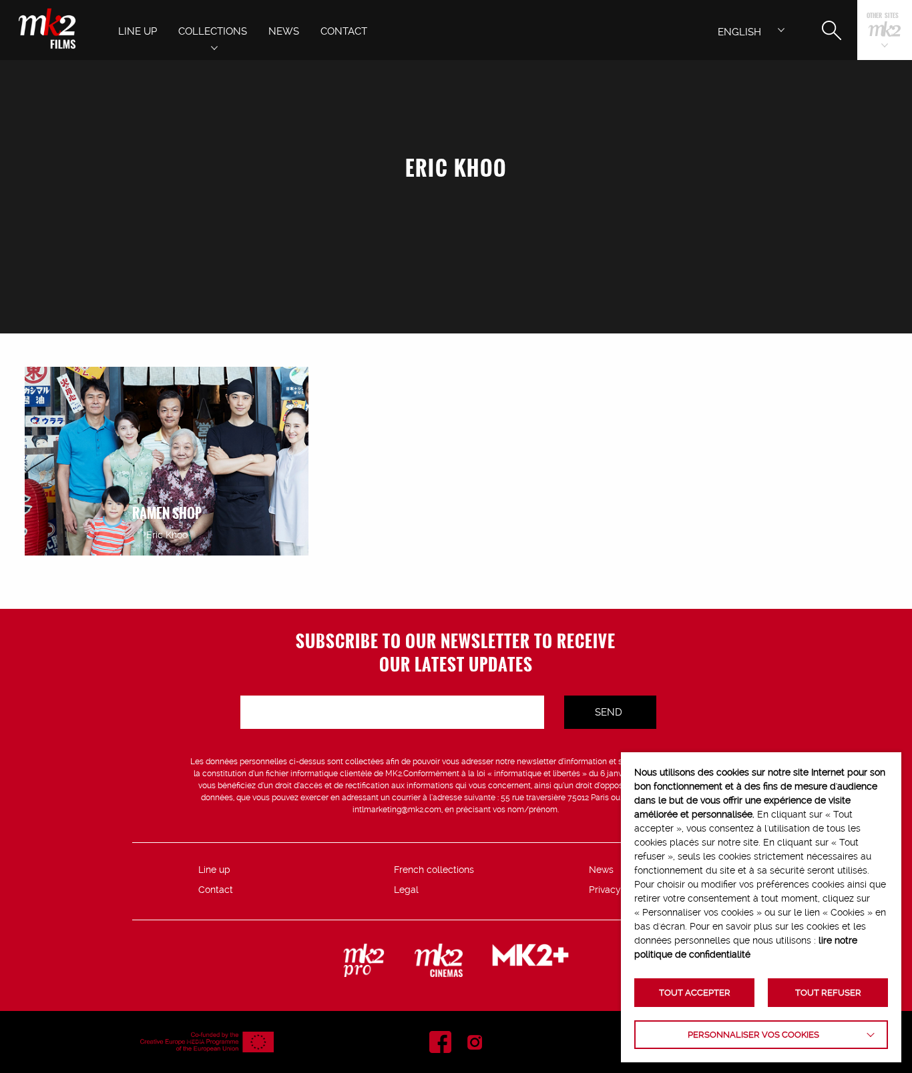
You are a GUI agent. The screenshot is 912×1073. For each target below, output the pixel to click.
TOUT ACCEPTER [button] (694, 993)
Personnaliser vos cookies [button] (753, 1035)
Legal (406, 889)
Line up (214, 869)
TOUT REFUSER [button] (828, 993)
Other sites (883, 16)
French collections (434, 869)
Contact (215, 889)
